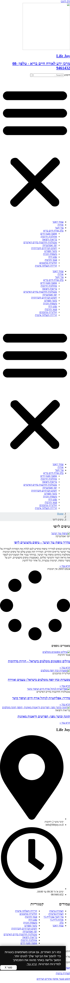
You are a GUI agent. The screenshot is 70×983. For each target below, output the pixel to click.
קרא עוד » (65, 566)
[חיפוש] (31, 75)
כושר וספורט (50, 251)
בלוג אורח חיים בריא (53, 230)
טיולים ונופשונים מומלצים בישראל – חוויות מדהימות (39, 661)
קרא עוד (32, 964)
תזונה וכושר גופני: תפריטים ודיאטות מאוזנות (44, 716)
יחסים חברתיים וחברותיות (44, 248)
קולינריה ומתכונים (48, 262)
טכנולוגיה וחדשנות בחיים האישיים (40, 242)
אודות (60, 224)
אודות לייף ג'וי (56, 919)
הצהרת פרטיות (56, 913)
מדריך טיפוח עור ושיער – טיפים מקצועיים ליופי (42, 542)
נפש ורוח (52, 257)
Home (60, 513)
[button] (35, 147)
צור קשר (59, 227)
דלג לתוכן (65, 1)
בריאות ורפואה (49, 239)
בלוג (61, 922)
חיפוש (67, 75)
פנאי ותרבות (51, 260)
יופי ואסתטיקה (49, 245)
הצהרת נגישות (56, 911)
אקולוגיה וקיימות (49, 236)
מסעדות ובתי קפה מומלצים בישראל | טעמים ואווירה (39, 679)
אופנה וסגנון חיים (48, 233)
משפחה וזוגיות (50, 254)
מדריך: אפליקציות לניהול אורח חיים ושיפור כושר (41, 698)
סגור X (8, 967)
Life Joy (63, 56)
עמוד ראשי (58, 221)
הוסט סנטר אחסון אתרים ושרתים (53, 978)
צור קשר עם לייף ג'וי (53, 916)
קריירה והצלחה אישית (46, 265)
